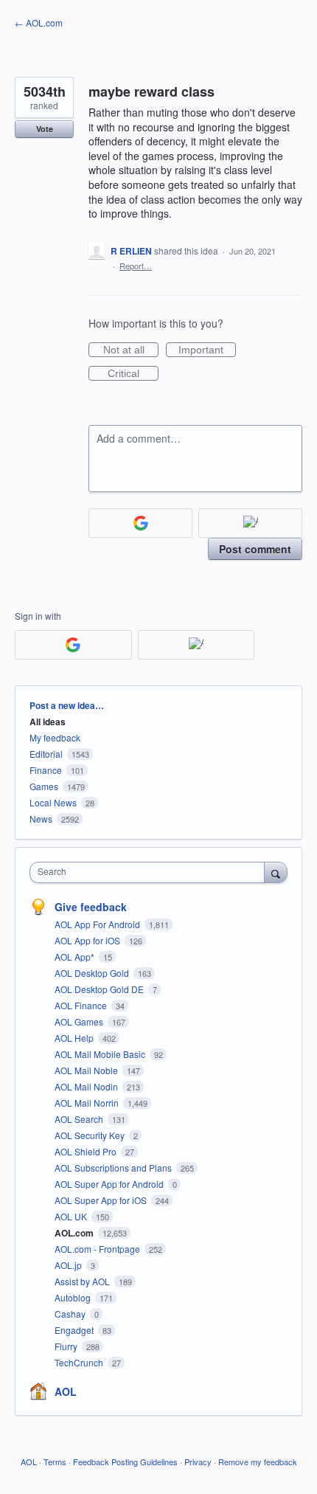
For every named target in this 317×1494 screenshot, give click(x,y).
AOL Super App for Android (110, 1183)
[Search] (276, 872)
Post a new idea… (66, 705)
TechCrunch (80, 1362)
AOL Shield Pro (87, 1151)
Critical (133, 374)
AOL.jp (69, 1265)
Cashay (71, 1313)
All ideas (47, 721)
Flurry (67, 1346)
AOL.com (75, 1232)
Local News (53, 802)
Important (207, 350)
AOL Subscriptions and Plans (114, 1167)
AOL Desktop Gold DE (100, 989)
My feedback (54, 737)
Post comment (255, 549)
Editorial (46, 753)
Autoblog (74, 1297)
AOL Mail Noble (87, 1070)
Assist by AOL (83, 1281)
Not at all (130, 350)
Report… (135, 266)
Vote (44, 128)
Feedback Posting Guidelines (125, 1461)
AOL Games (80, 1021)
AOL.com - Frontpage (98, 1248)
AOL (66, 1391)
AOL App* (76, 956)
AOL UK (72, 1216)
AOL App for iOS (88, 940)
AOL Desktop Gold (93, 972)
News (40, 818)
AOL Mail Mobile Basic (101, 1054)
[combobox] (150, 872)
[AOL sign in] (250, 523)
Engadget (75, 1330)
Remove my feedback (257, 1461)
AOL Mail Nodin (87, 1086)
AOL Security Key (91, 1135)
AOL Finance (82, 1005)
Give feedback (91, 906)
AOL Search (80, 1119)
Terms (54, 1461)
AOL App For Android (98, 924)
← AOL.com (39, 22)
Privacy (198, 1461)
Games (43, 786)
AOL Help (75, 1037)
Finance (45, 770)
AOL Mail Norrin (88, 1102)
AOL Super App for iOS (102, 1200)
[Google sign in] (140, 523)
